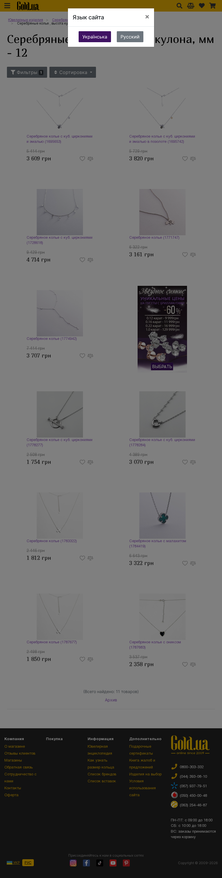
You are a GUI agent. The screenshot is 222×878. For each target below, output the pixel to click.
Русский (130, 37)
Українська (94, 37)
